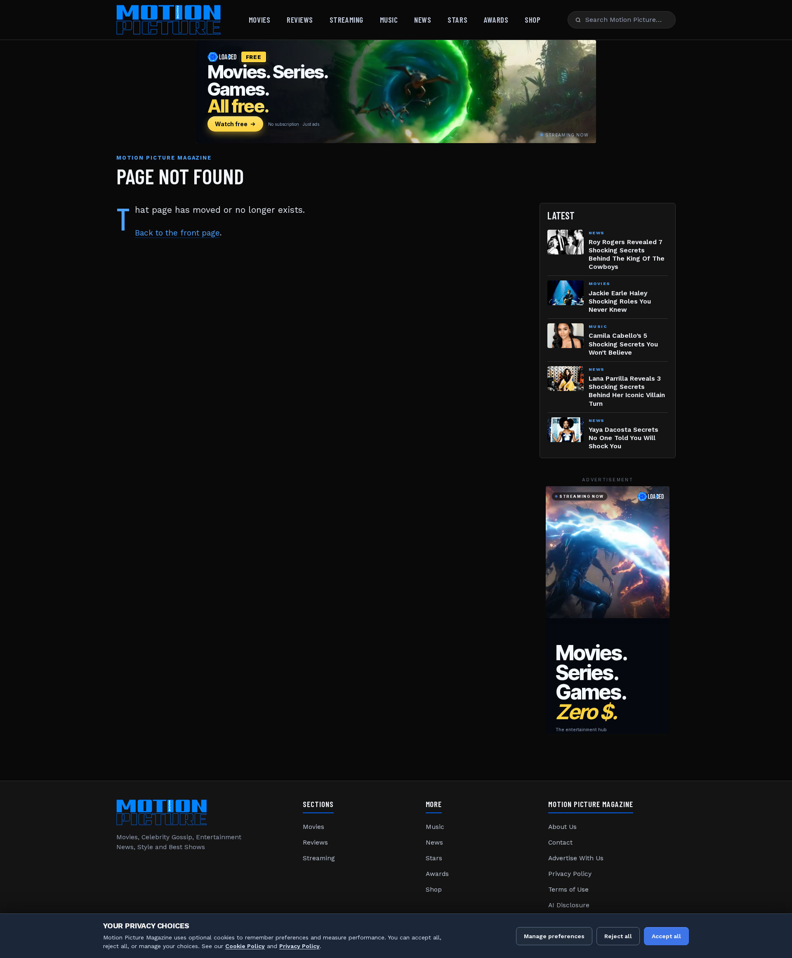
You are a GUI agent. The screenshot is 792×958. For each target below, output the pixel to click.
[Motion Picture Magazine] (169, 20)
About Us (562, 827)
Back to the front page (177, 233)
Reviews (300, 19)
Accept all (666, 936)
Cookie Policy (245, 946)
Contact (560, 842)
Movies (259, 19)
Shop (532, 19)
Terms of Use (568, 889)
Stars (457, 19)
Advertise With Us (575, 858)
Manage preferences (554, 936)
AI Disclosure (568, 905)
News (422, 19)
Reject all (618, 936)
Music (389, 19)
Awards (496, 19)
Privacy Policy (570, 874)
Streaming (346, 19)
